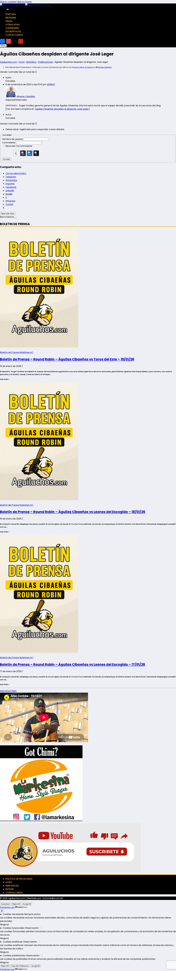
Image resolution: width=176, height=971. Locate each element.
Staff (9, 882)
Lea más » (4, 379)
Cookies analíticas (12, 941)
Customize (5, 904)
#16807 (51, 84)
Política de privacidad (19, 878)
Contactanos (14, 34)
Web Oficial (12, 885)
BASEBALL (31, 62)
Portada (11, 14)
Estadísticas (13, 31)
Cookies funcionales (13, 928)
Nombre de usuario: (13, 139)
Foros (22, 62)
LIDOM (9, 21)
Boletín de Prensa (9, 352)
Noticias (11, 17)
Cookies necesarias (13, 914)
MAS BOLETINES (8, 690)
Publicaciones (45, 62)
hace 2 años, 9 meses (83, 67)
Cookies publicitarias (14, 955)
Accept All (27, 904)
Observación (32, 928)
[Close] (7, 9)
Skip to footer (24, 1)
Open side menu (7, 214)
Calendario (12, 28)
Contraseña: (9, 142)
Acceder (6, 159)
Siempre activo (32, 914)
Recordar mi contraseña (19, 146)
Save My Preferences (20, 966)
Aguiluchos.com (8, 62)
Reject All (16, 904)
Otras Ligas (13, 24)
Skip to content (8, 1)
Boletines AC (26, 352)
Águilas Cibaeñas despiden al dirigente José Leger (62, 109)
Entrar (10, 889)
